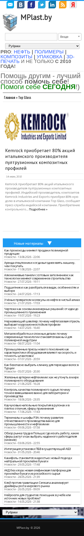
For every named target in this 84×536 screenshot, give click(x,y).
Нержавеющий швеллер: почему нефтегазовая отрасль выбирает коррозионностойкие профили (42, 323)
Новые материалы (28, 243)
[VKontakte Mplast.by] (20, 5)
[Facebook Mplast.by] (31, 5)
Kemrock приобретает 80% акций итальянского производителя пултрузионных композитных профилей (40, 159)
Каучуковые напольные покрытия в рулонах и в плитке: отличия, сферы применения (37, 407)
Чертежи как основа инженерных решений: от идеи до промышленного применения (41, 310)
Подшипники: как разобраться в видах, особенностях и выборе (41, 289)
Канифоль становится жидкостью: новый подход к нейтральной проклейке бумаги (38, 459)
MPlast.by (36, 17)
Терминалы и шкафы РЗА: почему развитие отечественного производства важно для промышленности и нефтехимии (33, 420)
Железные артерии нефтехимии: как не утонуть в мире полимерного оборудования (41, 379)
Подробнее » (38, 209)
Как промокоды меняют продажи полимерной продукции (36, 252)
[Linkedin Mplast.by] (52, 5)
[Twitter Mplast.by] (42, 5)
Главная (9, 97)
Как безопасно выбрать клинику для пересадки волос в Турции (41, 366)
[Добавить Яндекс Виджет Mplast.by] (73, 5)
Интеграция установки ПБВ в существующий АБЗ (37, 449)
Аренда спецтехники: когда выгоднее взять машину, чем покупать (39, 264)
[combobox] (69, 37)
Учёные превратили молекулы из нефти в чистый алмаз (42, 300)
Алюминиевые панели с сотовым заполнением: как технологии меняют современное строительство (39, 276)
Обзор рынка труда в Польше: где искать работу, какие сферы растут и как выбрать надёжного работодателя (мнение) (41, 436)
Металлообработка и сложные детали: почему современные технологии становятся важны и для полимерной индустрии (38, 336)
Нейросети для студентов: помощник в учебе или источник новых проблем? (37, 496)
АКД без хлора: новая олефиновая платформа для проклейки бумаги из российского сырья (37, 472)
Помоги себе (38, 86)
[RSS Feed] (62, 5)
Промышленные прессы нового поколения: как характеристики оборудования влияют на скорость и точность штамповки (40, 352)
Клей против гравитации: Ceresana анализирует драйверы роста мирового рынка (36, 484)
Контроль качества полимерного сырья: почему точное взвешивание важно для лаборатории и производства (37, 392)
